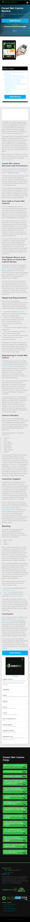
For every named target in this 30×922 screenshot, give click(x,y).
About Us (5, 874)
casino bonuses (16, 171)
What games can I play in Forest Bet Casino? (12, 802)
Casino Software (10, 86)
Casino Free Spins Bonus (10, 908)
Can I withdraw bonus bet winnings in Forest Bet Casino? (14, 830)
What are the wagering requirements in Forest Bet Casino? (13, 838)
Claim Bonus (15, 21)
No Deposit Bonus (9, 906)
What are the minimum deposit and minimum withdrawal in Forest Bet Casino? (14, 782)
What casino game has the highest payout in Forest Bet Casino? (13, 823)
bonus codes (7, 883)
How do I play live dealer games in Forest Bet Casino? (14, 789)
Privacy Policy (10, 872)
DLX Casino (7, 592)
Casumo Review (18, 596)
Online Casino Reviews (10, 904)
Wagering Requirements (13, 82)
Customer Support (11, 88)
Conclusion (8, 92)
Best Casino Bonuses (9, 911)
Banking (7, 90)
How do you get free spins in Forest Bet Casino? (14, 851)
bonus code (20, 311)
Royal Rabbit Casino (8, 590)
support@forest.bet (8, 509)
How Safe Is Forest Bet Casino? (14, 76)
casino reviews (6, 160)
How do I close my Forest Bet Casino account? (14, 845)
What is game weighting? (12, 776)
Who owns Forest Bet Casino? (14, 765)
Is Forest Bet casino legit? (13, 771)
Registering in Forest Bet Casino (15, 84)
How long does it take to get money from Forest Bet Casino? (15, 809)
